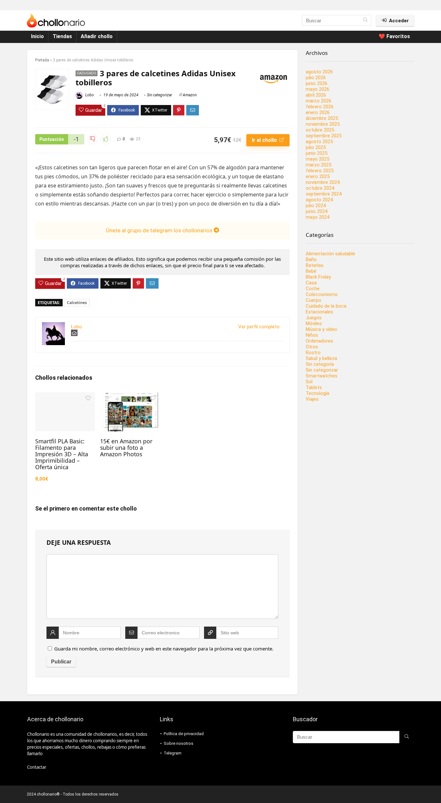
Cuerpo (313, 300)
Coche (313, 288)
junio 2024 (316, 211)
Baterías (314, 265)
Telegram (172, 753)
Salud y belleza (321, 358)
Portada (42, 60)
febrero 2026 (319, 107)
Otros (312, 347)
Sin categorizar (159, 95)
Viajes (312, 399)
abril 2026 (316, 95)
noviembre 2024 (323, 182)
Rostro (313, 352)
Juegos (314, 318)
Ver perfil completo (259, 327)
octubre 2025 (320, 130)
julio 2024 (316, 205)
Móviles (314, 323)
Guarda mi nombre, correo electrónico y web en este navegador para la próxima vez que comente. (163, 648)
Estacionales (319, 312)
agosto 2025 (319, 141)
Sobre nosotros (178, 743)
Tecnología (317, 393)
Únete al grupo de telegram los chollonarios (160, 230)
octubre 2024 (320, 188)
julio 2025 (316, 147)
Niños (312, 335)
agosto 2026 (319, 72)
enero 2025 (318, 176)
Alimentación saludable (330, 254)
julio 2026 (316, 77)
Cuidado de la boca (326, 306)
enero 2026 (318, 112)
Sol (309, 382)
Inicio (37, 36)
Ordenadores (319, 341)
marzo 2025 (318, 165)
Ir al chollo (265, 140)
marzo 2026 (318, 101)
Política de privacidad (184, 733)
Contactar (36, 767)
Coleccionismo (322, 294)
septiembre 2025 (324, 136)
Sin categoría (320, 364)
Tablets (314, 387)
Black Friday (318, 277)
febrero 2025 (319, 171)
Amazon (190, 95)
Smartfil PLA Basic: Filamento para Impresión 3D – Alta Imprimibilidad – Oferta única (61, 454)
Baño (311, 259)
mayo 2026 (317, 89)
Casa (311, 283)
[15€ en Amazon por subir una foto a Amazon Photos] (130, 397)
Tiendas (62, 36)
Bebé (311, 271)
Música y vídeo (321, 329)
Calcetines (77, 302)
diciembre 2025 (322, 118)
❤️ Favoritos (394, 36)
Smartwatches (321, 376)
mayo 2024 (317, 217)
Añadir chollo (97, 36)
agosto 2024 (319, 200)
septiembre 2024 (324, 194)
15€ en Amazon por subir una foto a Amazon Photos (126, 447)
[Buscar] (365, 20)
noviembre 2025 (323, 124)
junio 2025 (316, 153)
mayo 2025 (317, 159)
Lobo (89, 95)
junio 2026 (316, 83)
